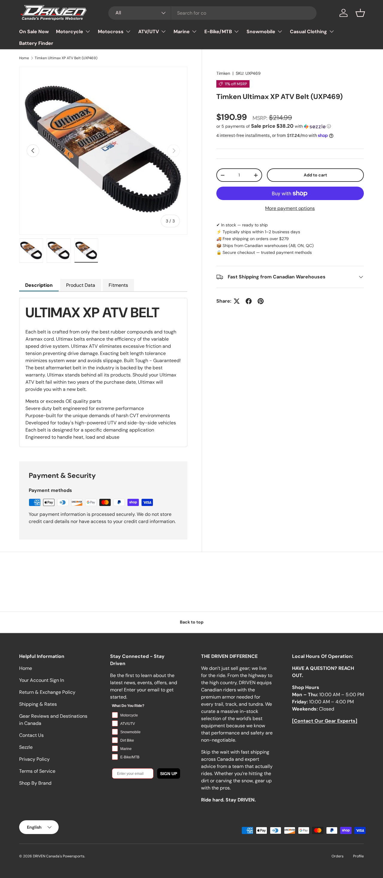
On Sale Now (34, 31)
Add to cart (315, 175)
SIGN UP (168, 773)
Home (24, 58)
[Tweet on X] (237, 301)
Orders (338, 856)
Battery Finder (36, 43)
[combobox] (212, 13)
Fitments (118, 285)
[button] (360, 12)
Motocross (111, 31)
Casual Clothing (308, 31)
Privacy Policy (34, 759)
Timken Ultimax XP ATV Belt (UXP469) (66, 58)
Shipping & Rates (38, 704)
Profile (358, 856)
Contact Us (31, 735)
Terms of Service (37, 771)
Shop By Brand (35, 783)
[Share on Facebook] (249, 301)
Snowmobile (261, 31)
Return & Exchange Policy (47, 692)
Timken (223, 73)
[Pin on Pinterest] (261, 301)
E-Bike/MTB (218, 31)
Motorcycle (69, 31)
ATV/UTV (148, 31)
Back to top (191, 622)
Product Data (80, 285)
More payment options (290, 208)
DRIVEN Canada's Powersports (58, 856)
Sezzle (26, 747)
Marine (182, 31)
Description (39, 285)
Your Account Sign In (41, 680)
